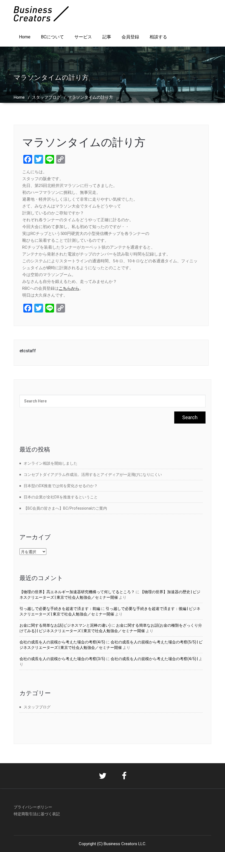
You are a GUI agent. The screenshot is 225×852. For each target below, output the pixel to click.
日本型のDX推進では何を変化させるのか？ (61, 486)
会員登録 (130, 36)
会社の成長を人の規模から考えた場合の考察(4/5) (62, 642)
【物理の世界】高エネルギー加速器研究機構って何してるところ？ (77, 592)
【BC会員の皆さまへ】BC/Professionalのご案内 (65, 508)
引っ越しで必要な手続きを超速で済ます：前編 (59, 608)
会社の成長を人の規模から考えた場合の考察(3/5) (62, 659)
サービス (83, 36)
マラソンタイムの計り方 (83, 142)
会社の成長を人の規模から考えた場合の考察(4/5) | (154, 659)
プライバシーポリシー (33, 807)
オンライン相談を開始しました (50, 463)
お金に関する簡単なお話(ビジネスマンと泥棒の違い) (65, 625)
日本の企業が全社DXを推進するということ (61, 497)
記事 (106, 36)
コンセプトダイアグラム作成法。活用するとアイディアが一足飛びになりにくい (93, 474)
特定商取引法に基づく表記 (37, 814)
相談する (158, 36)
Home (24, 36)
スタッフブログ (46, 97)
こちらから (69, 288)
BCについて (52, 36)
